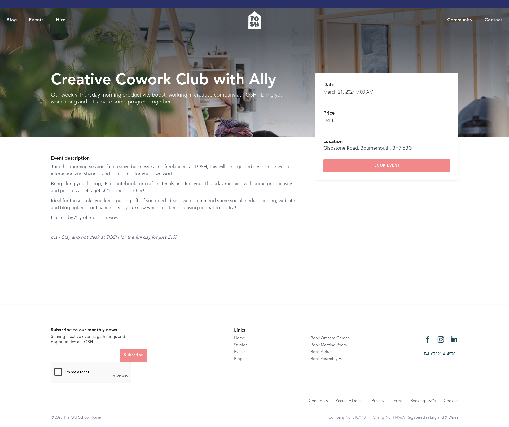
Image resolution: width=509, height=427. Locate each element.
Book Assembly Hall (328, 359)
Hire (60, 20)
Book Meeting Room (329, 345)
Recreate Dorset (350, 401)
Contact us (318, 401)
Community (460, 20)
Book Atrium (322, 352)
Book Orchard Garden (330, 338)
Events (36, 20)
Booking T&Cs (423, 401)
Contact (493, 20)
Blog (12, 20)
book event (387, 165)
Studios (240, 345)
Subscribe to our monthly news (84, 330)
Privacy (378, 401)
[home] (254, 20)
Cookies (451, 401)
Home (239, 338)
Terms (397, 401)
